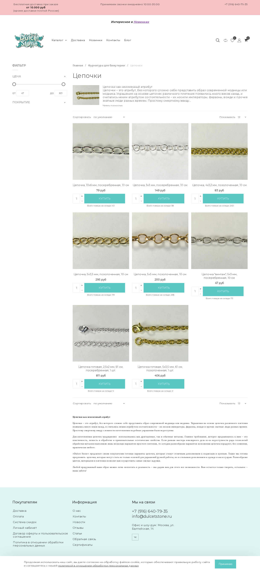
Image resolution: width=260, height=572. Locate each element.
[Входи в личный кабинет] (237, 40)
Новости (79, 522)
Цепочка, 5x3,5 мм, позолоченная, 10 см (101, 274)
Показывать (227, 117)
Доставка (78, 40)
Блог (127, 40)
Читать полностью (113, 105)
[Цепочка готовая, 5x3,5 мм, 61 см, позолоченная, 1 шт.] (160, 333)
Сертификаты (83, 544)
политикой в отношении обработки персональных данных (98, 565)
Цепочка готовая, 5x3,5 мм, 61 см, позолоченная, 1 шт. (160, 368)
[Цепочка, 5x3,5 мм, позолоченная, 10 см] (101, 240)
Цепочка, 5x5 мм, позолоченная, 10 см (160, 274)
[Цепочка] (219, 240)
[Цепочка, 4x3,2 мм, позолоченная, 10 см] (219, 151)
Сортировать (82, 117)
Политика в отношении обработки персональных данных (38, 544)
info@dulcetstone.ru (152, 516)
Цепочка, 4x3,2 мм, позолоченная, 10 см (219, 185)
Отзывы (78, 527)
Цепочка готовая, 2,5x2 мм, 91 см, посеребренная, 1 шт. (100, 368)
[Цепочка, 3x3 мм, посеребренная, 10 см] (160, 151)
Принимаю (225, 564)
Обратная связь (84, 539)
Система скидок (24, 522)
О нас (77, 510)
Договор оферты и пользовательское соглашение (40, 535)
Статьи (77, 533)
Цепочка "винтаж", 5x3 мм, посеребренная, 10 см (219, 276)
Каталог (57, 40)
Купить (105, 198)
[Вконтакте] (135, 537)
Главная (78, 65)
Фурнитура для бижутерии (106, 65)
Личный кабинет (25, 527)
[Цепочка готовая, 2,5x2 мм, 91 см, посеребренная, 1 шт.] (101, 333)
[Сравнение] (223, 40)
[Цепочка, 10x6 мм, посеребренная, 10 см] (101, 151)
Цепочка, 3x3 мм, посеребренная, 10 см (160, 185)
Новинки (95, 40)
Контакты (113, 40)
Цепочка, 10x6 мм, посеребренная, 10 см (101, 185)
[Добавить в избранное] (123, 128)
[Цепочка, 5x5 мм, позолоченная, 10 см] (160, 240)
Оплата (18, 516)
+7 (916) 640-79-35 (236, 4)
